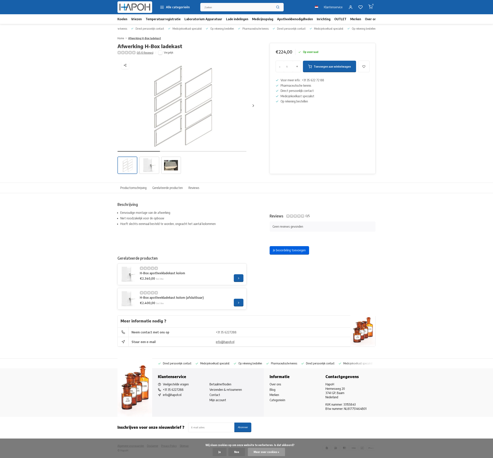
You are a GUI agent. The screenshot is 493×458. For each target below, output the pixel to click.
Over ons (371, 19)
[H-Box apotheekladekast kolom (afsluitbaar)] (128, 298)
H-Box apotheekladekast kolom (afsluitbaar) (172, 297)
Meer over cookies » (266, 452)
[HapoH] (134, 7)
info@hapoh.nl (225, 342)
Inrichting (323, 19)
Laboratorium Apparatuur (203, 19)
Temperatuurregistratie (163, 19)
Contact (215, 395)
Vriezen (136, 19)
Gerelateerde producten (167, 188)
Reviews (194, 188)
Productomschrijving (133, 188)
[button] (253, 105)
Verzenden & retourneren (226, 390)
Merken (355, 19)
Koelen (122, 19)
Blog (272, 390)
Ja (219, 452)
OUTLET (340, 19)
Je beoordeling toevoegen (289, 250)
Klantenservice (333, 7)
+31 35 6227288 (226, 332)
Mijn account (218, 400)
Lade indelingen (237, 19)
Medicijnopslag (262, 19)
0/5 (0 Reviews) (145, 52)
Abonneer (243, 427)
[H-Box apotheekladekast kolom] (128, 274)
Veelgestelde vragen (176, 384)
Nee (236, 452)
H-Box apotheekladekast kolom (162, 273)
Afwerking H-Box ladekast (144, 38)
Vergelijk (168, 52)
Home (120, 38)
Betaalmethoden (220, 384)
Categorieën (277, 400)
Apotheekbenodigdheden (295, 19)
